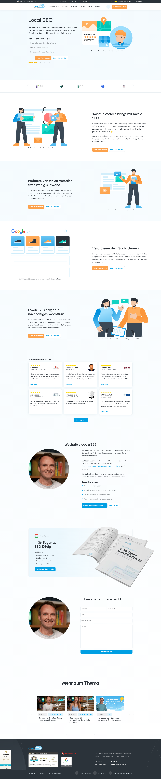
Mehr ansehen (80, 420)
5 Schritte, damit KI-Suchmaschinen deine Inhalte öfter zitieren (79, 720)
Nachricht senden (106, 651)
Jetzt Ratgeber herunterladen (45, 569)
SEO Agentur (98, 761)
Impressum (32, 773)
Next (132, 86)
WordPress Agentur (100, 764)
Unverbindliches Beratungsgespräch (94, 505)
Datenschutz (42, 773)
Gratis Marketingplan (119, 6)
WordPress (116, 466)
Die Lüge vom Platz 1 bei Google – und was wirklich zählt (50, 719)
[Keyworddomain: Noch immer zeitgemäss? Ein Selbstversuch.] (110, 703)
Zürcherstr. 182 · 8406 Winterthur (122, 773)
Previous (29, 86)
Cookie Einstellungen (55, 773)
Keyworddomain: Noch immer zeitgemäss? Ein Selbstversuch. (109, 719)
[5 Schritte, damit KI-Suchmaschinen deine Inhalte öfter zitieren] (80, 703)
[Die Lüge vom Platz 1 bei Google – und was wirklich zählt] (51, 703)
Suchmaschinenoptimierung (92, 466)
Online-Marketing (55, 714)
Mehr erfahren (113, 505)
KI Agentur (114, 761)
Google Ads (107, 466)
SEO (110, 714)
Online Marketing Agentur (119, 764)
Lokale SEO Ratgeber (59, 58)
